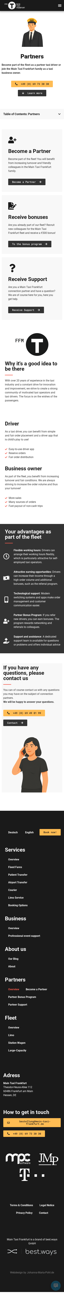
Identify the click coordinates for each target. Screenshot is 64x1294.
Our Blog (13, 958)
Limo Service (16, 897)
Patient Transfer (17, 874)
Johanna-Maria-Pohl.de (40, 1272)
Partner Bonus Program (22, 997)
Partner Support (17, 1004)
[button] (59, 5)
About (11, 966)
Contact (43, 1212)
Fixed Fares (15, 867)
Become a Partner (36, 989)
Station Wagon (16, 1042)
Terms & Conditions (21, 1205)
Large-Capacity (17, 1050)
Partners (32, 56)
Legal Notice (47, 1205)
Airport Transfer (17, 882)
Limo (11, 1035)
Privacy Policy (24, 1212)
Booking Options (18, 905)
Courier (12, 890)
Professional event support (24, 935)
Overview (13, 859)
